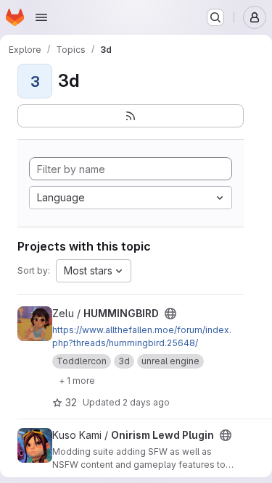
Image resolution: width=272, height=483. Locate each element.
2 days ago (146, 402)
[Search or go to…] (215, 17)
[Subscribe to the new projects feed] (130, 115)
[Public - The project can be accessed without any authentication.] (170, 313)
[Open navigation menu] (41, 17)
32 (71, 402)
